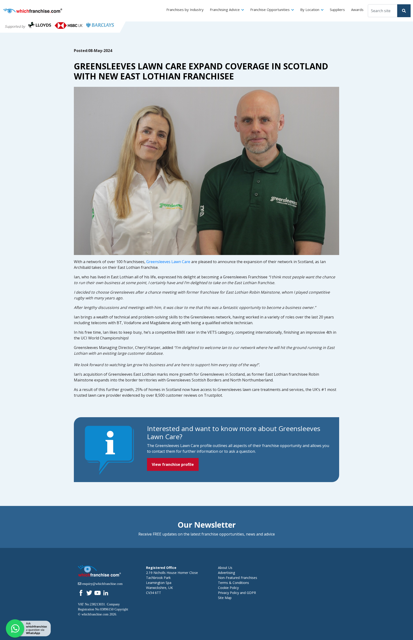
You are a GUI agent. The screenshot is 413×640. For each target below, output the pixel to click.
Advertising (226, 572)
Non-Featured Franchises (237, 577)
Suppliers (337, 9)
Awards (357, 9)
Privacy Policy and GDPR (237, 592)
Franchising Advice (225, 9)
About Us (225, 567)
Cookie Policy (228, 587)
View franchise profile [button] (173, 464)
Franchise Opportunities (270, 9)
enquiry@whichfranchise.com (102, 583)
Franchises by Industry (185, 9)
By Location (309, 9)
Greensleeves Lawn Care (168, 261)
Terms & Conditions (233, 582)
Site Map (225, 597)
